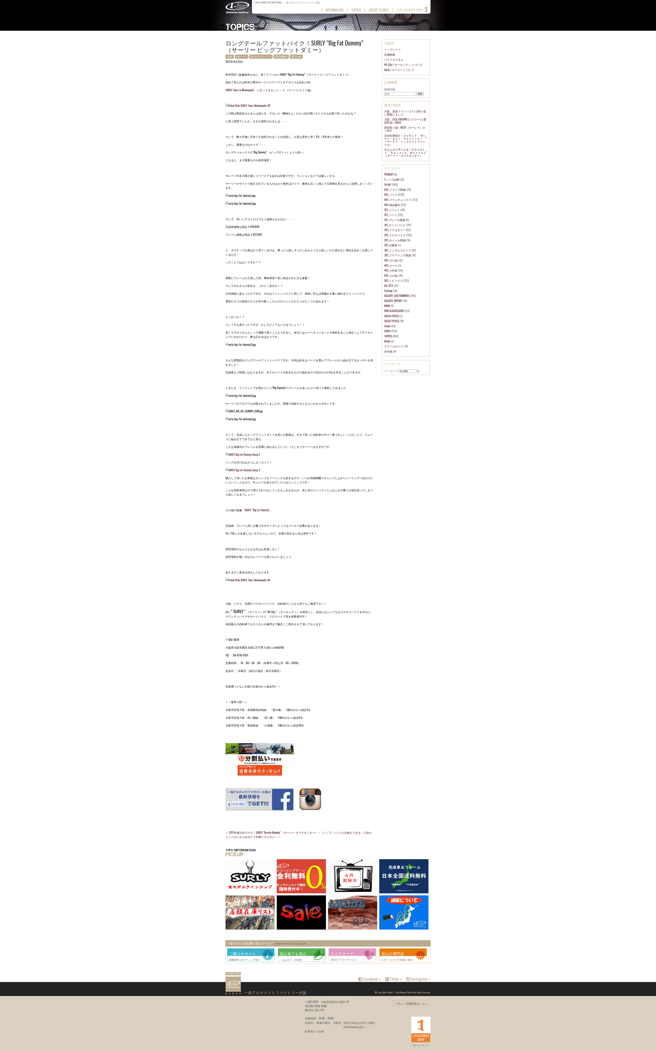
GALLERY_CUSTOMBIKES (396, 296)
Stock (387, 326)
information (335, 9)
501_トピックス (393, 280)
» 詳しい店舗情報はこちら (411, 1003)
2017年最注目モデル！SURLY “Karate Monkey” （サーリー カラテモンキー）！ (274, 832)
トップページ (392, 49)
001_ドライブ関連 (395, 190)
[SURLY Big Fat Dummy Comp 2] (243, 470)
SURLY (387, 331)
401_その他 (391, 260)
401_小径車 (391, 270)
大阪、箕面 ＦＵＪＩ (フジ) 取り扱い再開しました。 (405, 112)
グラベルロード (393, 346)
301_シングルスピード (397, 250)
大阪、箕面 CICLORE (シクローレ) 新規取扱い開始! (405, 120)
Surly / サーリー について (399, 70)
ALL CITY (388, 286)
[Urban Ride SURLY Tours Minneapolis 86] (248, 580)
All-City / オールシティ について (403, 65)
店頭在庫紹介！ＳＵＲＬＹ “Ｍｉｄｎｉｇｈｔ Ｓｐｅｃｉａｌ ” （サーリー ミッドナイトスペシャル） (406, 140)
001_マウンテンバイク (261, 56)
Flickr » (395, 979)
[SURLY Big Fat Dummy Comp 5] (243, 454)
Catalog (388, 291)
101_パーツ (390, 215)
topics (356, 9)
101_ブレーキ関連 (394, 220)
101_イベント (392, 210)
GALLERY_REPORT (393, 301)
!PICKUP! (388, 174)
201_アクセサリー (395, 230)
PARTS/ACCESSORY (394, 311)
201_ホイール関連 (395, 240)
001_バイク (242, 56)
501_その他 (296, 56)
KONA (387, 306)
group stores (379, 9)
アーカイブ (391, 371)
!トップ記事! (391, 179)
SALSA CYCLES (391, 316)
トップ (327, 832)
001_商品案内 (281, 56)
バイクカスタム (393, 59)
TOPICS (388, 336)
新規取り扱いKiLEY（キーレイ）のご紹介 (404, 129)
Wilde (387, 341)
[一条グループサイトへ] (412, 9)
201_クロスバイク (395, 235)
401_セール (391, 265)
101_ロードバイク (394, 225)
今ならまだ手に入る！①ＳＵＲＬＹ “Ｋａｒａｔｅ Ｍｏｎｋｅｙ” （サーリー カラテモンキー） (407, 152)
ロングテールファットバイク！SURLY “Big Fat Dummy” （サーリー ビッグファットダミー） (294, 46)
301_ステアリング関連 (397, 255)
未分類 (388, 351)
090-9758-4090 (318, 1006)
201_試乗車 (390, 245)
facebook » (371, 979)
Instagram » (420, 979)
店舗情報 (389, 54)
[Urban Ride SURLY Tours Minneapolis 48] (248, 106)
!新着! (229, 56)
